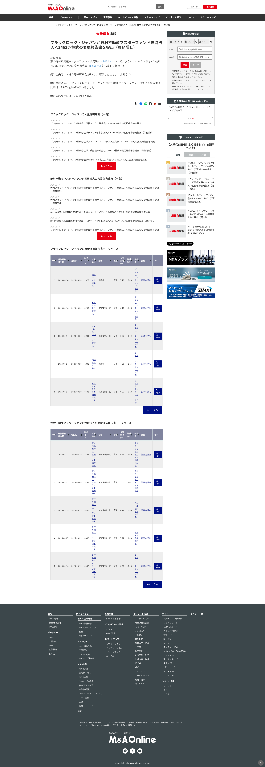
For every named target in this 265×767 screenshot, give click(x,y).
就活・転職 (168, 671)
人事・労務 (84, 697)
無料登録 (210, 6)
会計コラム (84, 701)
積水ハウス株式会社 (94, 280)
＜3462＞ (62, 47)
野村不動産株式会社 (136, 538)
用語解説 (83, 650)
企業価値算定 (85, 689)
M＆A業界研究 (85, 623)
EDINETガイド (170, 626)
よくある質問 (85, 654)
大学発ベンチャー (114, 643)
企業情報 (53, 649)
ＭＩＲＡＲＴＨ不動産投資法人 (94, 391)
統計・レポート (86, 705)
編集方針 (84, 722)
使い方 (52, 653)
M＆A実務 (82, 664)
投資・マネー (169, 634)
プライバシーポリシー (115, 722)
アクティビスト (142, 618)
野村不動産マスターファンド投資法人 (94, 454)
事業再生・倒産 (142, 642)
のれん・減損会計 (87, 681)
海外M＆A (139, 683)
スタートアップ (152, 17)
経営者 (138, 663)
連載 (80, 711)
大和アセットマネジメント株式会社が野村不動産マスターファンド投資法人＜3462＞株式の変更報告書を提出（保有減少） (104, 189)
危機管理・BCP (142, 655)
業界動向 (139, 638)
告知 (165, 690)
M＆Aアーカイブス (87, 627)
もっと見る (106, 166)
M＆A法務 (83, 669)
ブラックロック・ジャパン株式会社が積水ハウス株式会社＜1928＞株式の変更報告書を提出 (95, 123)
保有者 (172, 57)
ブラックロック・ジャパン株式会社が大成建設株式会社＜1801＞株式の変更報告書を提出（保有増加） (101, 150)
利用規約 (130, 722)
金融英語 (167, 663)
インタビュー (112, 629)
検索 (160, 6)
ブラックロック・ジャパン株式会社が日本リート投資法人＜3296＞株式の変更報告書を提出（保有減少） (102, 132)
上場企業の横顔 (142, 659)
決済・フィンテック (172, 618)
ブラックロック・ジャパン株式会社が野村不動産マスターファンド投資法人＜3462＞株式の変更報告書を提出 (104, 229)
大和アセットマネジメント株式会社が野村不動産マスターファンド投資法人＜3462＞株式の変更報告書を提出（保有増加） (104, 201)
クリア (195, 65)
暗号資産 (167, 638)
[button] (188, 118)
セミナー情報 (168, 681)
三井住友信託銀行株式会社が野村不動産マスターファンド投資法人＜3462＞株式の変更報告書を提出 (100, 211)
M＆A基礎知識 (85, 646)
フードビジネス (142, 675)
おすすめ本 (168, 655)
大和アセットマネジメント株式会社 (136, 454)
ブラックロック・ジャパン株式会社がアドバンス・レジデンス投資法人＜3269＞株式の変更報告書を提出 (102, 141)
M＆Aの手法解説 (86, 658)
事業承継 (107, 17)
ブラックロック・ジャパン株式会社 (136, 280)
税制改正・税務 (86, 685)
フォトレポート (170, 622)
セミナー (167, 694)
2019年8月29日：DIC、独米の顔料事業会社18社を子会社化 (192, 109)
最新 (178, 154)
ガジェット (168, 675)
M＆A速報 (53, 618)
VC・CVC (110, 656)
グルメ (166, 642)
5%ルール (96, 65)
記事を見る (146, 280)
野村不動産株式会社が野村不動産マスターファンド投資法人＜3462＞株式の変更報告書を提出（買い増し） (103, 220)
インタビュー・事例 (128, 17)
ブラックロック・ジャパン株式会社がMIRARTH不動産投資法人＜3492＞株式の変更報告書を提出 (98, 159)
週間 (191, 154)
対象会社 (172, 49)
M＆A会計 (83, 677)
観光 (137, 667)
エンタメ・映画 (170, 646)
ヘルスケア (140, 671)
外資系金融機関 (170, 630)
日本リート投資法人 (94, 308)
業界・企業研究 (85, 618)
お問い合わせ (176, 722)
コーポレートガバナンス (90, 693)
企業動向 (139, 634)
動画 (81, 631)
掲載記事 (165, 722)
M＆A (51, 637)
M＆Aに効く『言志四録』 (175, 651)
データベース (66, 17)
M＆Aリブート (85, 635)
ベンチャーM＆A (114, 647)
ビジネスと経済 (173, 17)
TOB (51, 645)
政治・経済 (140, 679)
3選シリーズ (169, 667)
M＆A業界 (139, 630)
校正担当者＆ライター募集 (147, 722)
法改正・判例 (85, 673)
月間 (204, 154)
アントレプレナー (114, 651)
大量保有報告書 (142, 622)
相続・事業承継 (113, 618)
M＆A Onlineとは (96, 722)
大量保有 (53, 641)
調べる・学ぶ (90, 17)
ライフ (191, 17)
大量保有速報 (55, 622)
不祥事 (138, 646)
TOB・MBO (140, 626)
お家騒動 (139, 651)
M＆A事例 (110, 633)
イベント (167, 686)
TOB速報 (53, 626)
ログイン (194, 6)
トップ (56, 25)
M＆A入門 (82, 641)
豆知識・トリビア (171, 659)
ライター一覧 (197, 613)
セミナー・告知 (208, 17)
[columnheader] (54, 260)
